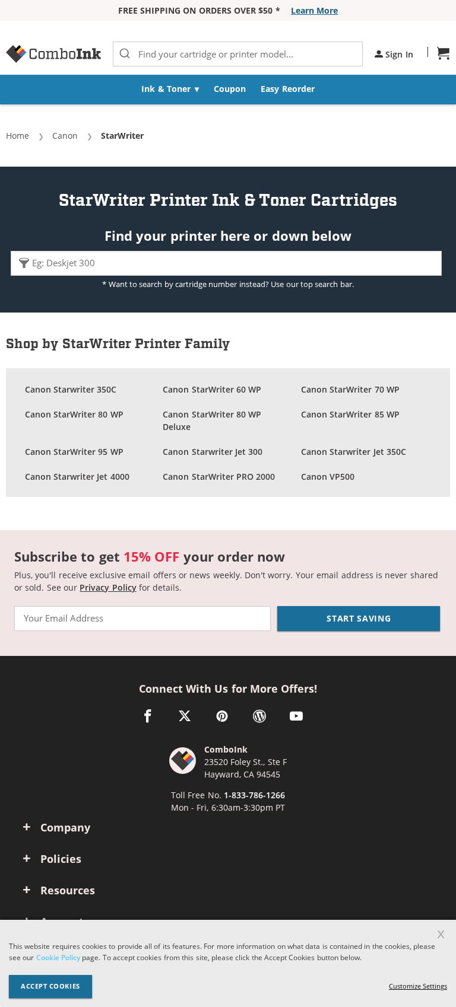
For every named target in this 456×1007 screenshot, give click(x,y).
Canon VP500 (327, 476)
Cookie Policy (58, 957)
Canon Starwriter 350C (71, 389)
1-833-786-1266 (254, 795)
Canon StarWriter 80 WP (74, 414)
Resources (67, 890)
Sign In (398, 54)
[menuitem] (170, 89)
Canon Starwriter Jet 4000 (77, 476)
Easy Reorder (287, 88)
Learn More (314, 10)
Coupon (230, 88)
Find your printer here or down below (228, 235)
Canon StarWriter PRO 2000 (219, 476)
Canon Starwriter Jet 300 (212, 451)
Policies (60, 859)
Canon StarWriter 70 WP (350, 389)
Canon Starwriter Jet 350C (353, 451)
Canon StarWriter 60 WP (212, 389)
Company (65, 827)
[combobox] (238, 54)
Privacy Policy (108, 587)
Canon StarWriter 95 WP (74, 451)
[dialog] (228, 963)
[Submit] (125, 53)
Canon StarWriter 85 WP (350, 414)
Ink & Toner (166, 88)
